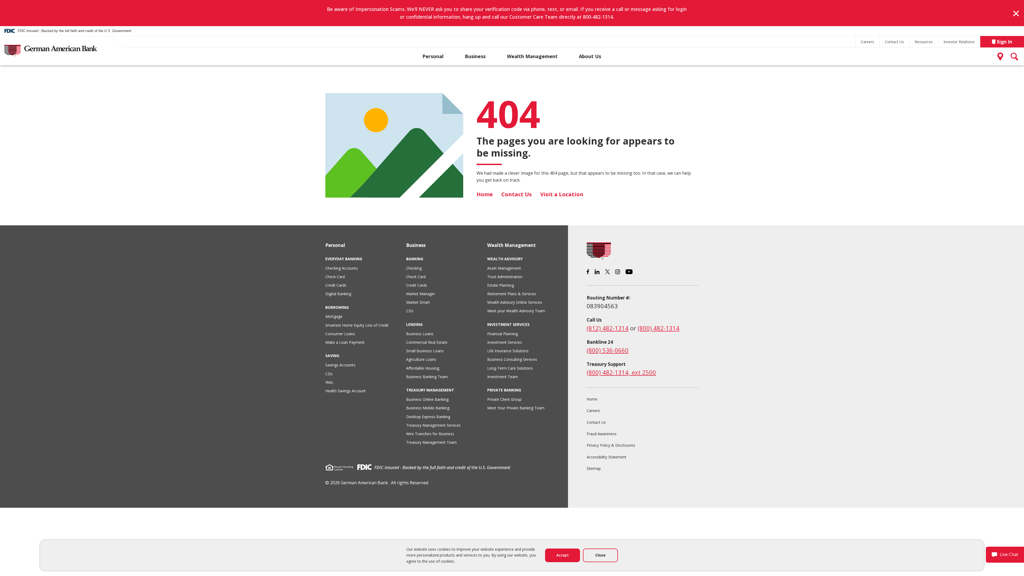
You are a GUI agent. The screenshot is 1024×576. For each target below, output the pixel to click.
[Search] (1015, 56)
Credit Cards (335, 285)
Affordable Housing (422, 368)
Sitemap (594, 468)
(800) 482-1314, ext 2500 (621, 372)
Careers (867, 41)
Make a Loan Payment (345, 342)
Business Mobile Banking (427, 407)
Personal (432, 56)
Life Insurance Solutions (508, 350)
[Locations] (1001, 56)
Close (600, 555)
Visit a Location (561, 194)
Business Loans (419, 333)
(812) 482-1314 (608, 328)
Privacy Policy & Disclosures (611, 445)
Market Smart (418, 302)
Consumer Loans (340, 333)
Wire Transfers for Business (430, 433)
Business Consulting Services (512, 359)
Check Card (335, 276)
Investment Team (502, 376)
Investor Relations (959, 41)
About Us (590, 56)
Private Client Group (504, 399)
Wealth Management (532, 56)
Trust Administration (504, 276)
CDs (329, 373)
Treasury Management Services (433, 425)
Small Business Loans (425, 350)
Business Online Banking (427, 399)
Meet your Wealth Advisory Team (516, 310)
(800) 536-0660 (608, 350)
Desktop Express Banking (428, 416)
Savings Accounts (340, 364)
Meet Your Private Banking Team (516, 407)
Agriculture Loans (421, 359)
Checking (414, 268)
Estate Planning (500, 285)
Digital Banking (338, 293)
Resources (924, 41)
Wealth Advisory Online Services (514, 302)
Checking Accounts (341, 268)
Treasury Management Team (431, 442)
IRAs (329, 382)
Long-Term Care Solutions (510, 368)
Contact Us (894, 41)
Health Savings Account (345, 390)
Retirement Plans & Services (511, 293)
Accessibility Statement (606, 456)
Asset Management (504, 268)
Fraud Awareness (602, 433)
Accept (562, 555)
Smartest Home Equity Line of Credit (357, 325)
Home (485, 194)
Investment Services (504, 342)
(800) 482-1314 (658, 328)
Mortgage (333, 316)
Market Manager (420, 293)
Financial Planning (502, 333)
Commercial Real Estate (426, 342)
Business (475, 56)
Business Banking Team (427, 376)
